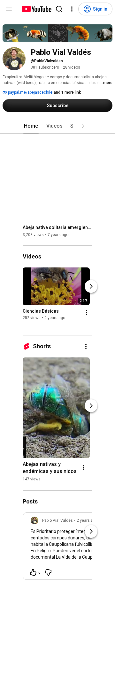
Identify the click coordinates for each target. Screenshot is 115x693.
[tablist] (57, 126)
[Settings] (72, 9)
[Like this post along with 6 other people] (33, 572)
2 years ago (87, 520)
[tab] (31, 126)
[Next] (91, 286)
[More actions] (86, 312)
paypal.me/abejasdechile (29, 92)
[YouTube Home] (36, 9)
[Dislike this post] (48, 572)
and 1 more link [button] (67, 92)
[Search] (59, 9)
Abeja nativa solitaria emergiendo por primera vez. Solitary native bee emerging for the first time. (58, 227)
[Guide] (9, 9)
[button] (82, 126)
